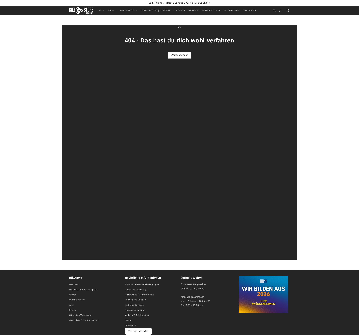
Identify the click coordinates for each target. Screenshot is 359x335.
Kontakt (128, 320)
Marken (72, 295)
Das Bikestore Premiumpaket (83, 289)
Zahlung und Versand (135, 300)
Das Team (74, 284)
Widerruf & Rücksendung (137, 315)
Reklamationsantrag (134, 310)
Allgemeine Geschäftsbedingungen (142, 284)
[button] (112, 10)
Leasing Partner (77, 300)
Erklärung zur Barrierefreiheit (139, 295)
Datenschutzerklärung (135, 289)
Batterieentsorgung (134, 305)
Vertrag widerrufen (138, 331)
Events (72, 310)
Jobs (71, 305)
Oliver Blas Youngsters (80, 315)
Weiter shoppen (179, 55)
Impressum (130, 325)
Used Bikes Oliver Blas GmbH (83, 320)
